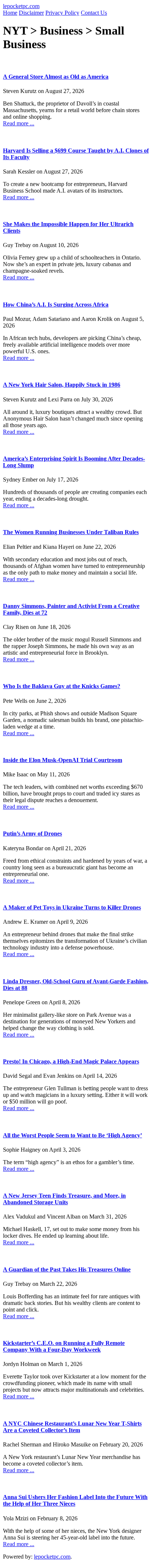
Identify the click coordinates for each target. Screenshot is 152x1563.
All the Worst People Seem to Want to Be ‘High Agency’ (72, 1135)
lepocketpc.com (21, 6)
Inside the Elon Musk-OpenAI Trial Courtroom (62, 760)
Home (10, 13)
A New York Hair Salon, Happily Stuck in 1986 (61, 385)
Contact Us (94, 13)
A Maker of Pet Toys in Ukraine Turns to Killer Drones (72, 907)
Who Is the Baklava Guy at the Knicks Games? (61, 686)
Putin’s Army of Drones (32, 833)
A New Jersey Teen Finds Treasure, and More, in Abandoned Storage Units (64, 1198)
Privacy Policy (62, 13)
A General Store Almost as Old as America (55, 77)
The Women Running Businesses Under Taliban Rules (71, 532)
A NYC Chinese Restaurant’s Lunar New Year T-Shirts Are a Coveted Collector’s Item (72, 1426)
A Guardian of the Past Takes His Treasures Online (67, 1269)
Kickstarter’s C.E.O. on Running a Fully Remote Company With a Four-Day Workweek (64, 1346)
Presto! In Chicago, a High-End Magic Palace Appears (71, 1061)
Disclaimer (31, 13)
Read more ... (18, 123)
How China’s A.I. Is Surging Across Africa (55, 304)
